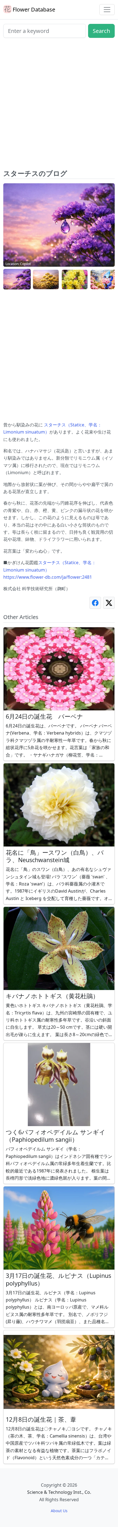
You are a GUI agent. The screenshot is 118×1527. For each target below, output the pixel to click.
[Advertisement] (59, 106)
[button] (17, 279)
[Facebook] (95, 603)
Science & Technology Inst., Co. (59, 1492)
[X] (109, 603)
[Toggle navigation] (107, 9)
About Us (59, 1510)
